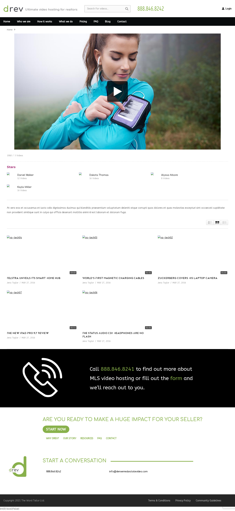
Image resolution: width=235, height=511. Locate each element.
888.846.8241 (117, 369)
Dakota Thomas (99, 175)
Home (6, 21)
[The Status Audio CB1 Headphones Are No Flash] (117, 310)
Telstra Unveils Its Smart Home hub (33, 278)
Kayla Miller (24, 187)
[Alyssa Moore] (155, 176)
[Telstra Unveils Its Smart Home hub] (42, 255)
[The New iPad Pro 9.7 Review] (42, 310)
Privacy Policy (183, 500)
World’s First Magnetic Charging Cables (113, 278)
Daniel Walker (25, 175)
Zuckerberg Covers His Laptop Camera (187, 278)
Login (228, 8)
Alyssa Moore (169, 175)
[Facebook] (172, 472)
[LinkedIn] (189, 472)
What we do (66, 21)
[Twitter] (180, 472)
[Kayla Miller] (11, 188)
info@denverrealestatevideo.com (128, 471)
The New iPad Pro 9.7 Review (28, 333)
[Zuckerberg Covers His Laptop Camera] (193, 255)
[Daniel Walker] (11, 176)
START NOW (56, 429)
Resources (87, 438)
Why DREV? (52, 438)
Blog (107, 21)
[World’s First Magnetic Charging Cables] (117, 255)
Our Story (69, 438)
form (176, 378)
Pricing (83, 21)
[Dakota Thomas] (83, 176)
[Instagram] (197, 472)
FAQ (96, 21)
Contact (122, 21)
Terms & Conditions (159, 500)
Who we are (23, 21)
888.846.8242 (53, 471)
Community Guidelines (208, 500)
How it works (44, 21)
